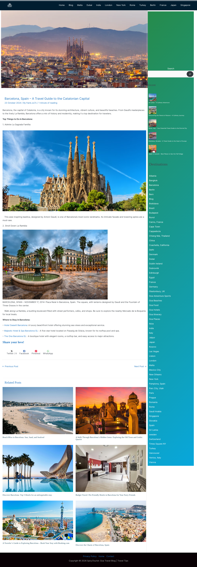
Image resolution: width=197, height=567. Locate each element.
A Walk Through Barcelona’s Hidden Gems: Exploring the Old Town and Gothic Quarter (109, 438)
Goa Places (154, 319)
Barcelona (154, 185)
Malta (151, 365)
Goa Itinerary (155, 314)
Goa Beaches (155, 300)
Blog (151, 199)
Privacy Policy (90, 556)
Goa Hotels (154, 310)
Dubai (152, 259)
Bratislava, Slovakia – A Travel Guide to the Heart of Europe (168, 141)
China (152, 240)
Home (101, 556)
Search (170, 68)
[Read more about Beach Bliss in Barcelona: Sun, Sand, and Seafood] (38, 410)
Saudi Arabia (155, 411)
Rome (152, 407)
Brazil (151, 208)
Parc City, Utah (156, 388)
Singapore (154, 416)
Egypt (152, 277)
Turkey (152, 448)
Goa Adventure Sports (160, 296)
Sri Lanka (153, 430)
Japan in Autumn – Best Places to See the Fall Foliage (166, 154)
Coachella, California (159, 245)
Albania (152, 176)
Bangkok (153, 180)
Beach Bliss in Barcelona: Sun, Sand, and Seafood (23, 437)
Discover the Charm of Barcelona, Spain (92, 545)
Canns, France (156, 222)
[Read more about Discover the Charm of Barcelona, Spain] (111, 521)
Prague (152, 397)
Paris (151, 393)
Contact (110, 556)
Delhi (151, 250)
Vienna (152, 462)
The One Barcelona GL (15, 336)
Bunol (152, 217)
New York (153, 379)
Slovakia (153, 420)
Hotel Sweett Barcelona (15, 325)
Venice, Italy (155, 457)
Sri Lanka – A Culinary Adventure (159, 102)
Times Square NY (157, 444)
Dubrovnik (154, 268)
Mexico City (155, 370)
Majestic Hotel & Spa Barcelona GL (21, 331)
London (152, 360)
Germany (153, 287)
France (152, 282)
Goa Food (153, 305)
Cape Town (154, 226)
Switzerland (154, 439)
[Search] (190, 74)
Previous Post (10, 366)
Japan (152, 342)
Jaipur (152, 337)
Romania (153, 402)
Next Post (140, 366)
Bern (151, 194)
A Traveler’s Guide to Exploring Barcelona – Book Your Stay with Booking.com (36, 543)
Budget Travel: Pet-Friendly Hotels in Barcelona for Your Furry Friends (105, 495)
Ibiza (151, 323)
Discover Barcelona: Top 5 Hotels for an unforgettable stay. (27, 495)
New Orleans (155, 374)
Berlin (152, 189)
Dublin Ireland (155, 263)
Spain (152, 425)
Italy (151, 333)
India (151, 328)
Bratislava (153, 203)
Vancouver (154, 453)
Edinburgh (154, 273)
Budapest (153, 213)
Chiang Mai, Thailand (159, 236)
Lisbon (152, 356)
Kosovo (152, 347)
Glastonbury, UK (157, 291)
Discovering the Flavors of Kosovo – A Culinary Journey (166, 115)
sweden (153, 434)
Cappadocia (155, 231)
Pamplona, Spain (157, 384)
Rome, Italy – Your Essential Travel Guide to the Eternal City (168, 128)
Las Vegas (154, 351)
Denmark (153, 254)
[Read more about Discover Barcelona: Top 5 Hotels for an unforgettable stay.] (38, 468)
